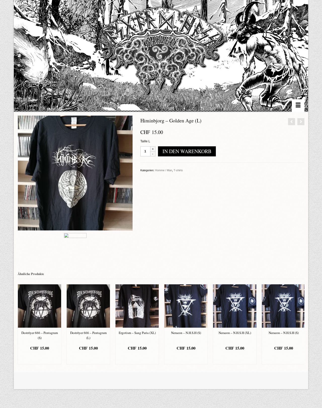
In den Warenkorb (187, 151)
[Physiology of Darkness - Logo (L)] (300, 121)
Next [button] (300, 324)
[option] (39, 324)
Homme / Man (163, 170)
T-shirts (178, 170)
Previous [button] (22, 324)
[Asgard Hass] (161, 53)
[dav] (75, 173)
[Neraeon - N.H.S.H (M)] (291, 121)
